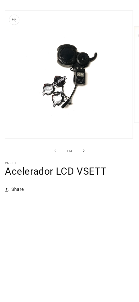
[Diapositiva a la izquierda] (55, 151)
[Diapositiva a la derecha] (84, 151)
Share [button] (17, 189)
